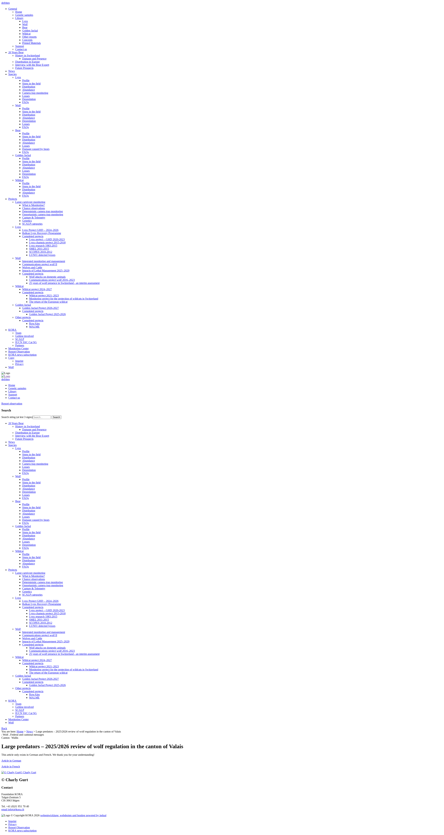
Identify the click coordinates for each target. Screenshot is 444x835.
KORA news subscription (22, 830)
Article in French (10, 766)
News (29, 731)
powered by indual (73, 815)
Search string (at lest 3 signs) (17, 417)
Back (4, 728)
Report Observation (19, 827)
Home (20, 731)
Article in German (11, 760)
